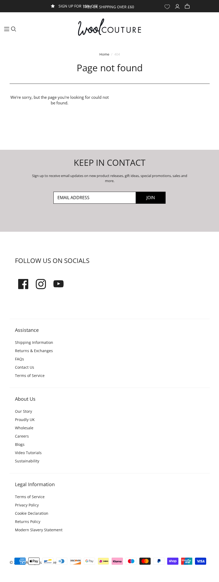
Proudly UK (25, 419)
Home (104, 54)
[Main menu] (6, 29)
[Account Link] (178, 6)
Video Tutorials (28, 452)
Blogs (20, 444)
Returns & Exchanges (34, 350)
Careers (22, 436)
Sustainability (27, 460)
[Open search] (13, 29)
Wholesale (24, 427)
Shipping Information (34, 342)
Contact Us (24, 367)
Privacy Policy (27, 505)
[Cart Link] (188, 6)
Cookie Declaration (31, 513)
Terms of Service (30, 375)
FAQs (19, 358)
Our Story (23, 411)
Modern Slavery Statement (38, 529)
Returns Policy (27, 521)
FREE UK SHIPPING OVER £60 (108, 6)
